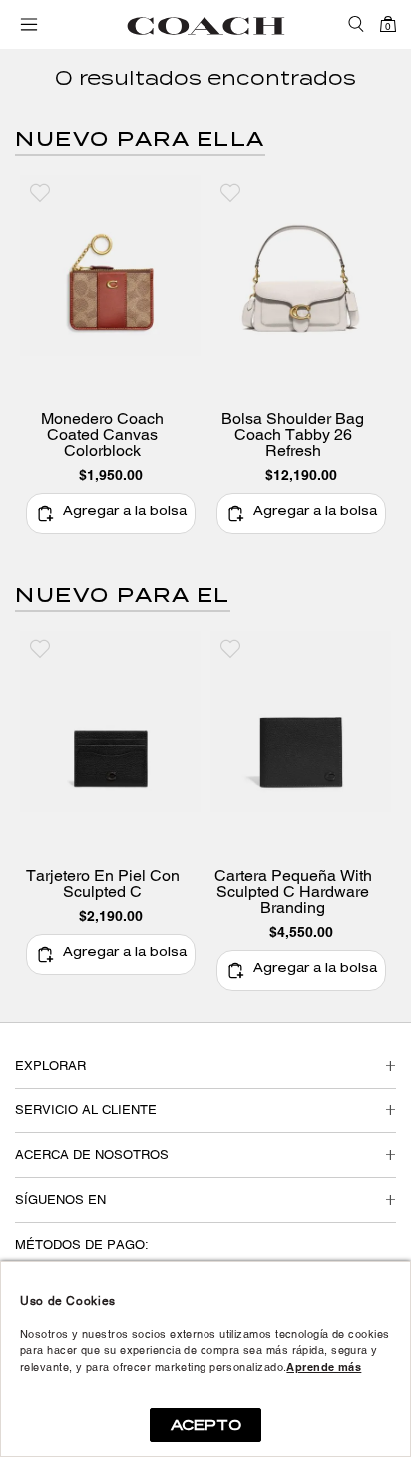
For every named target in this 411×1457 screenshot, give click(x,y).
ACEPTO (206, 1425)
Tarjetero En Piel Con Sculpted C (103, 884)
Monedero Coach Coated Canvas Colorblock (102, 435)
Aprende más (323, 1367)
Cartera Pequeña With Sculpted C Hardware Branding (293, 892)
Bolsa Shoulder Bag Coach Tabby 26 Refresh (292, 435)
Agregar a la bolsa (125, 512)
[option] (110, 362)
